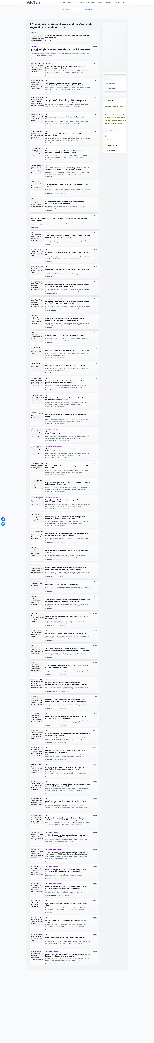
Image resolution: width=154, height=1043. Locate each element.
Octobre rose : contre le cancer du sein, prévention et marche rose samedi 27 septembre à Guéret (67, 785)
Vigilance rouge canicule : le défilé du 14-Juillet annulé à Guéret (65, 118)
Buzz (75, 2)
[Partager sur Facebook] (3, 519)
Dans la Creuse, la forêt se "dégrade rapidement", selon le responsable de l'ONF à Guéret (66, 751)
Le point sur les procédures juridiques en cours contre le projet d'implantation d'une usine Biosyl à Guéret (65, 568)
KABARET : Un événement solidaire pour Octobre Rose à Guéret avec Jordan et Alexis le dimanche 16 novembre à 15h (67, 700)
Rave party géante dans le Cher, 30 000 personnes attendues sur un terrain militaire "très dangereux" (67, 285)
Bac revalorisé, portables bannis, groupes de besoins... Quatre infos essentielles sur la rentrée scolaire (67, 955)
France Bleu (49, 40)
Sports (123, 2)
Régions (115, 2)
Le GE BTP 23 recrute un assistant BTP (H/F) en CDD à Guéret (67, 351)
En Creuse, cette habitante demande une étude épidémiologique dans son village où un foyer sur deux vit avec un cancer (66, 684)
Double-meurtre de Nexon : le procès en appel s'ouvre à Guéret (65, 938)
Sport (49, 63)
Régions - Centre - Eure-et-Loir (55, 299)
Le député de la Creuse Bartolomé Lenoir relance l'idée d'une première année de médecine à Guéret (67, 382)
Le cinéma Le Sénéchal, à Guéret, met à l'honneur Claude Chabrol (66, 904)
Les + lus (69, 2)
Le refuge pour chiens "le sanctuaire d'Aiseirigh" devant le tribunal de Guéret (66, 802)
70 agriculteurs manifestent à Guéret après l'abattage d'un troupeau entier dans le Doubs (66, 666)
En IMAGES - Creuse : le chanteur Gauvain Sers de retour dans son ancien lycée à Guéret (67, 734)
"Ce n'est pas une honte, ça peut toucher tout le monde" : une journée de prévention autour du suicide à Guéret (67, 600)
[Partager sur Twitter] (3, 524)
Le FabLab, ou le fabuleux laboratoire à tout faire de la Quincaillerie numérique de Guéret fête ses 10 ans (60, 50)
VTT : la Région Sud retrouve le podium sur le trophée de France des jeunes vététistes (65, 67)
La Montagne (35, 58)
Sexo (87, 2)
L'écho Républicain (51, 310)
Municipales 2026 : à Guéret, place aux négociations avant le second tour (67, 467)
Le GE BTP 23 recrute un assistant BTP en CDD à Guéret (65, 366)
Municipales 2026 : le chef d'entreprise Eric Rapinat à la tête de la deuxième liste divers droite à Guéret (67, 534)
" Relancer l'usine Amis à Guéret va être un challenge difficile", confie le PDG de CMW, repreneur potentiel (64, 819)
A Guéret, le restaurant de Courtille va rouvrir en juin (64, 335)
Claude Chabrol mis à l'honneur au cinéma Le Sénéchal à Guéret (65, 921)
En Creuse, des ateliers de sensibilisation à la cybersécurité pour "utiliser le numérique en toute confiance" (66, 768)
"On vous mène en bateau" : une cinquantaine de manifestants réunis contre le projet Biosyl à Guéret (64, 84)
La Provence (50, 75)
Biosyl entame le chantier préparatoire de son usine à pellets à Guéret (67, 551)
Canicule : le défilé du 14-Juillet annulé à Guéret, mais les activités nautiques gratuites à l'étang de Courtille (65, 101)
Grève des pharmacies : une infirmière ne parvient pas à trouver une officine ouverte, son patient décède (65, 870)
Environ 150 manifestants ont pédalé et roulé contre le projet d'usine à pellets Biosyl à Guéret (59, 219)
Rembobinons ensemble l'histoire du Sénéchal (62, 584)
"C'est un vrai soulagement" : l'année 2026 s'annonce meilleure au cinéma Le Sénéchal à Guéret (64, 152)
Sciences (93, 2)
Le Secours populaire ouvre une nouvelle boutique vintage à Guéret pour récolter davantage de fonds (67, 518)
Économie (108, 2)
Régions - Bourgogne (53, 282)
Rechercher (88, 9)
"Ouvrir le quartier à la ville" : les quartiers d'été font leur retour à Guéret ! (66, 135)
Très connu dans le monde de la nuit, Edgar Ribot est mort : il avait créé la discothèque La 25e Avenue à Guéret (67, 169)
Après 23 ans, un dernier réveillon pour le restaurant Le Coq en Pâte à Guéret (66, 617)
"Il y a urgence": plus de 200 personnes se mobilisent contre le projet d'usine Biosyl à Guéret (67, 484)
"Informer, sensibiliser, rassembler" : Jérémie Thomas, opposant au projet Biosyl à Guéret (64, 202)
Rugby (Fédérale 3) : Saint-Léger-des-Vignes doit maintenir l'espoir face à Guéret (66, 501)
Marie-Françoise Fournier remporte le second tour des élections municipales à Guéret (64, 399)
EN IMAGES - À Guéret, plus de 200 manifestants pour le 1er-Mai (66, 253)
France (35, 46)
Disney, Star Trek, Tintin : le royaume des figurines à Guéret (66, 633)
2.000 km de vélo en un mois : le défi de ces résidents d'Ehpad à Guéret (67, 185)
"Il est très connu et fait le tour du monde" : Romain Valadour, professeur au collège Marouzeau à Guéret (67, 236)
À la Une (62, 2)
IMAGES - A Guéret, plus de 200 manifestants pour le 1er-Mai (67, 269)
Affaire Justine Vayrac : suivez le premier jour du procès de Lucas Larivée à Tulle (66, 433)
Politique (100, 2)
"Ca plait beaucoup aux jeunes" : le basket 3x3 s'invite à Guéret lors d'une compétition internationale (65, 319)
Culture (82, 2)
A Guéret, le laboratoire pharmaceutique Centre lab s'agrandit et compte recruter (67, 36)
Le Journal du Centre (52, 293)
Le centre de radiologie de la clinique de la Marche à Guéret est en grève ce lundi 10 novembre (66, 717)
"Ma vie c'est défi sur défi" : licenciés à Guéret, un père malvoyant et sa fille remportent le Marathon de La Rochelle (67, 649)
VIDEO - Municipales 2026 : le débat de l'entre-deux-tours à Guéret (66, 415)
